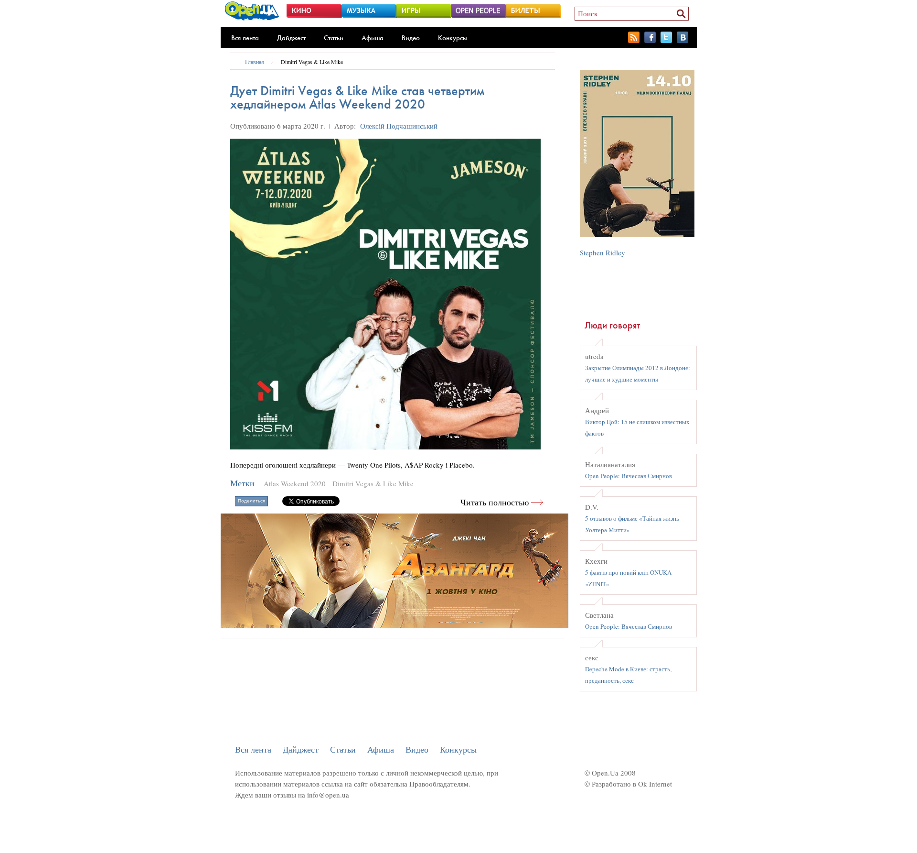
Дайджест (291, 38)
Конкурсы (452, 38)
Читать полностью (494, 502)
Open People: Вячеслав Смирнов (628, 475)
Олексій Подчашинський (398, 126)
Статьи (333, 38)
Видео (411, 38)
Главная (254, 62)
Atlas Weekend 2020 (295, 483)
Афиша (373, 38)
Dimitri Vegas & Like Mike (312, 62)
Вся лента (245, 38)
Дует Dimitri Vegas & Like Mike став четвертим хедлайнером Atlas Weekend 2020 (357, 97)
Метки (242, 483)
